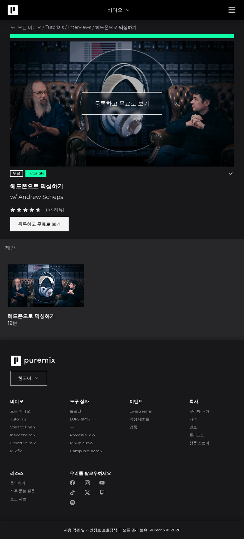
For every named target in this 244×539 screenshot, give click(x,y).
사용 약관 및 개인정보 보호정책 (90, 530)
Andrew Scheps (40, 197)
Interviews (79, 27)
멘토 (193, 427)
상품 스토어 (199, 442)
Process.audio (82, 435)
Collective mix (23, 442)
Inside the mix (22, 435)
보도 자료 (18, 498)
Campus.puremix (86, 450)
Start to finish (22, 427)
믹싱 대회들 (140, 419)
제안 (10, 248)
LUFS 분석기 (81, 419)
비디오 (115, 10)
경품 (133, 427)
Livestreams (141, 411)
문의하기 (17, 483)
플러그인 (197, 435)
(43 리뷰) (55, 210)
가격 (193, 419)
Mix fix (16, 450)
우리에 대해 (199, 411)
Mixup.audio (81, 442)
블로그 (75, 411)
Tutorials (54, 27)
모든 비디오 (29, 27)
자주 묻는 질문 (22, 490)
